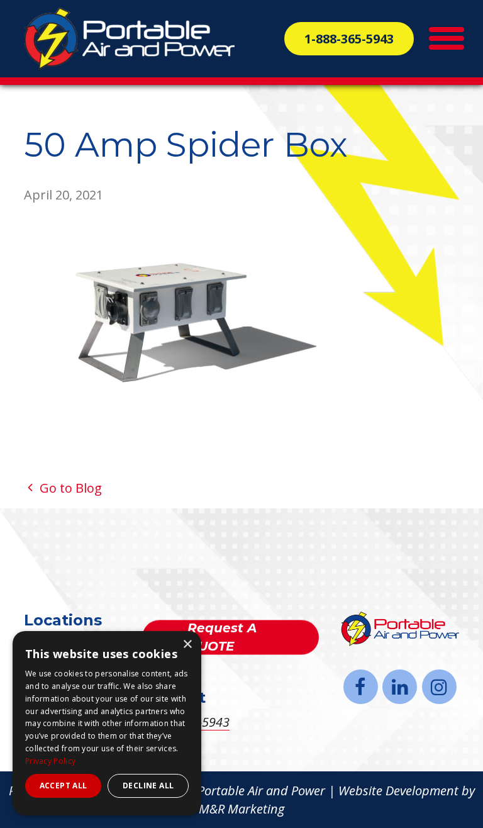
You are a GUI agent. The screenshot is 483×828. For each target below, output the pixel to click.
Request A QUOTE (222, 637)
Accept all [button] (63, 785)
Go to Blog (69, 487)
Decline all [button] (148, 785)
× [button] (187, 644)
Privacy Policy (50, 761)
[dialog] (107, 723)
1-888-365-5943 (349, 38)
